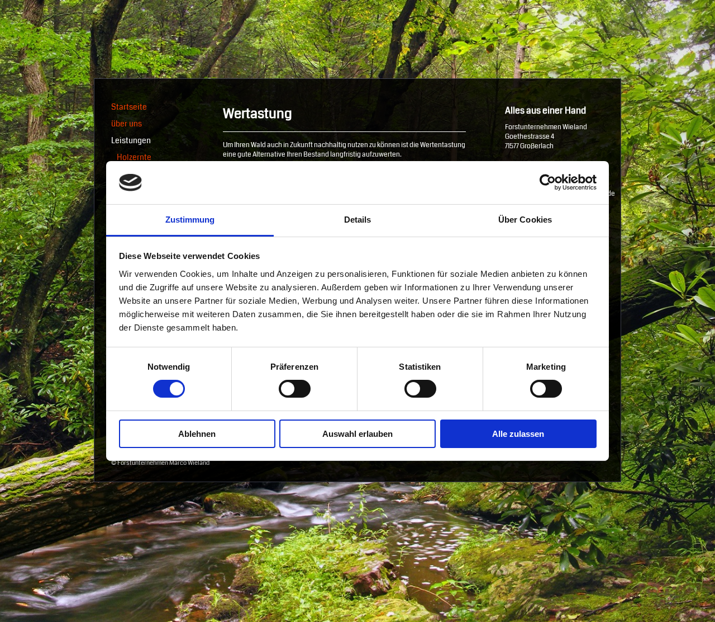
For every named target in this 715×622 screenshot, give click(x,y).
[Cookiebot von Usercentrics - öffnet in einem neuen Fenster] (548, 182)
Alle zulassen (518, 434)
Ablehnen (197, 434)
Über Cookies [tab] (525, 219)
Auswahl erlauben (357, 434)
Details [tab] (357, 219)
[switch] (295, 389)
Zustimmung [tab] (190, 219)
